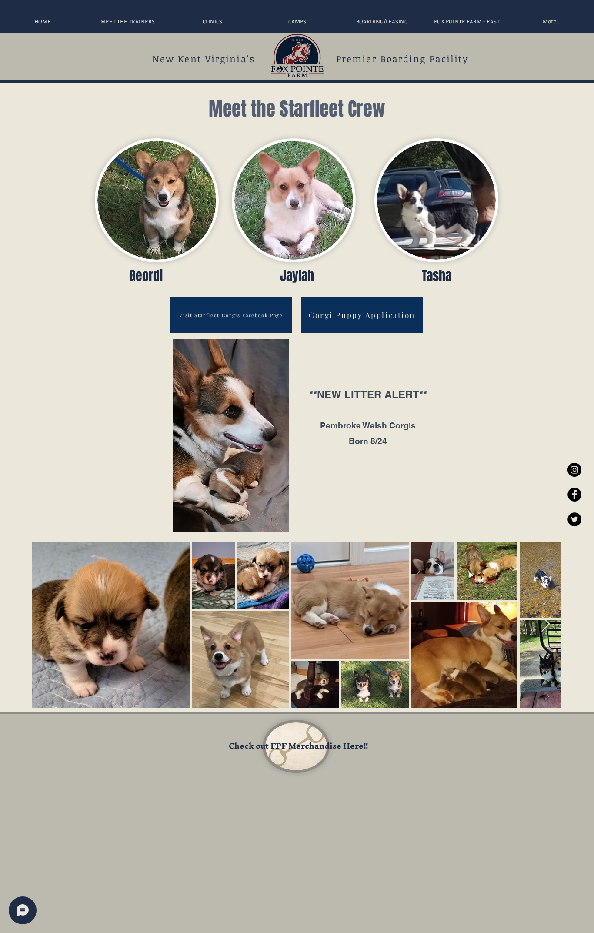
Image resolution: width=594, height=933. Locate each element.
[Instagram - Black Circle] (574, 470)
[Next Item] (546, 624)
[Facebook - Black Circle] (574, 495)
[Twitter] (574, 519)
